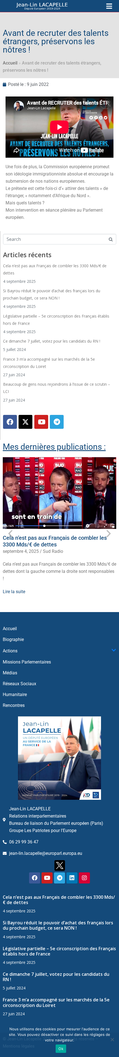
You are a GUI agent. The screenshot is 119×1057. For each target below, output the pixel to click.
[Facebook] (10, 422)
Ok (60, 1048)
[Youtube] (41, 422)
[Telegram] (57, 422)
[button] (10, 533)
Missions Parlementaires (27, 662)
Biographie (13, 639)
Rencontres (14, 705)
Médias (10, 672)
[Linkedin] (71, 877)
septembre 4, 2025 (21, 551)
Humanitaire (15, 694)
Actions (10, 650)
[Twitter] (25, 422)
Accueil (10, 63)
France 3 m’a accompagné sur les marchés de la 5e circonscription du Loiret (56, 1002)
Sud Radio (53, 551)
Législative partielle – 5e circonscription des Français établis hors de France (59, 951)
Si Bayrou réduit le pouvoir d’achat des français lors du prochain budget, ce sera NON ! (58, 925)
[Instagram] (84, 877)
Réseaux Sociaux (19, 683)
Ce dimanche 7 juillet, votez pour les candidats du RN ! (51, 341)
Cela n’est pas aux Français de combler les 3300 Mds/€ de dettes (55, 541)
